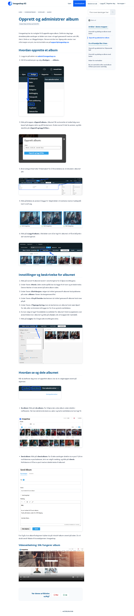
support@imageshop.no (60, 42)
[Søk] (112, 12)
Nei (57, 595)
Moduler (41, 12)
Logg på (102, 3)
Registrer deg (111, 3)
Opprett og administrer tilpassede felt (100, 49)
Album (49, 12)
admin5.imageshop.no (46, 56)
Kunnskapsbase (80, 3)
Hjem (69, 3)
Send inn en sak (92, 4)
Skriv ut (93, 20)
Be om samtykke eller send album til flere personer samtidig (100, 65)
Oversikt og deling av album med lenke (100, 32)
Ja (66, 595)
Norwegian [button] (120, 3)
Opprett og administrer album (99, 38)
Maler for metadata (95, 60)
